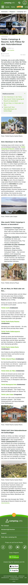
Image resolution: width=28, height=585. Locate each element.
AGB (25, 577)
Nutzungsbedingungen (10, 576)
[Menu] (2, 6)
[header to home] (8, 2)
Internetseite (5, 503)
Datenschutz (5, 577)
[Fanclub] (20, 7)
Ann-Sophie (10, 50)
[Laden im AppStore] (14, 566)
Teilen (24, 54)
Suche (7, 7)
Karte (13, 7)
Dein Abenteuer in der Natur (13, 97)
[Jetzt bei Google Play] (14, 570)
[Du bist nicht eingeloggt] (25, 3)
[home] (14, 520)
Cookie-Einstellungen (16, 577)
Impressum (21, 576)
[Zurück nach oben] (14, 515)
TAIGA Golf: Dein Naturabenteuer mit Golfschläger (10, 109)
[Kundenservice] (19, 3)
